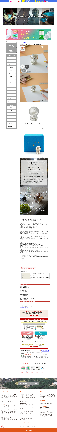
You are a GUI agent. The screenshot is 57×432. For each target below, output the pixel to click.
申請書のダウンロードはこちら (24, 307)
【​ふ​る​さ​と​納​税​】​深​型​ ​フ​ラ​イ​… (43, 371)
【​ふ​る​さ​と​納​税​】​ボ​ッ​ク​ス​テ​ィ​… (22, 371)
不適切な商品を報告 (24, 271)
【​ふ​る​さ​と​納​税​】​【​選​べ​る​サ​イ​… (32, 371)
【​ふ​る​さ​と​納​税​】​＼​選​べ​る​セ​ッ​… (27, 371)
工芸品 (25, 42)
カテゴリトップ (22, 42)
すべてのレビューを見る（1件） (45, 350)
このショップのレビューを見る (45, 351)
